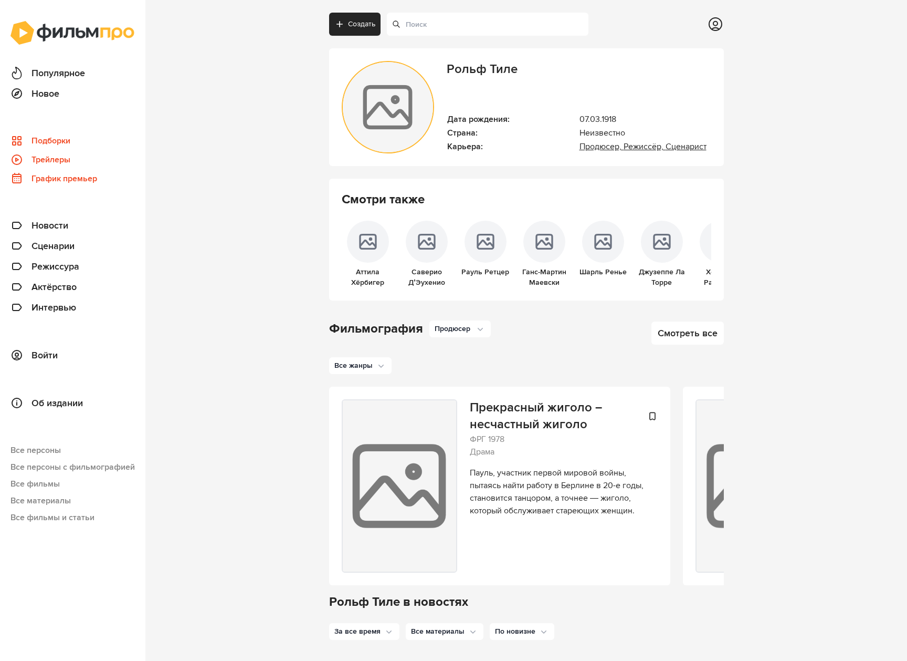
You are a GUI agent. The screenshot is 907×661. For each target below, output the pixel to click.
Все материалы (40, 500)
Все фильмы (35, 484)
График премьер (64, 178)
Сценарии (53, 246)
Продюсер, (601, 146)
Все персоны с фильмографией (72, 467)
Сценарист (686, 146)
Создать (361, 23)
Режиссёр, (645, 146)
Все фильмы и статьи (52, 517)
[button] (364, 631)
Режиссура (55, 266)
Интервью (53, 307)
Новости (49, 225)
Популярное (58, 73)
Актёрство (54, 287)
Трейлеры (50, 159)
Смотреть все (688, 333)
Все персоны (35, 450)
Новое (45, 93)
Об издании (57, 403)
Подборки (50, 141)
